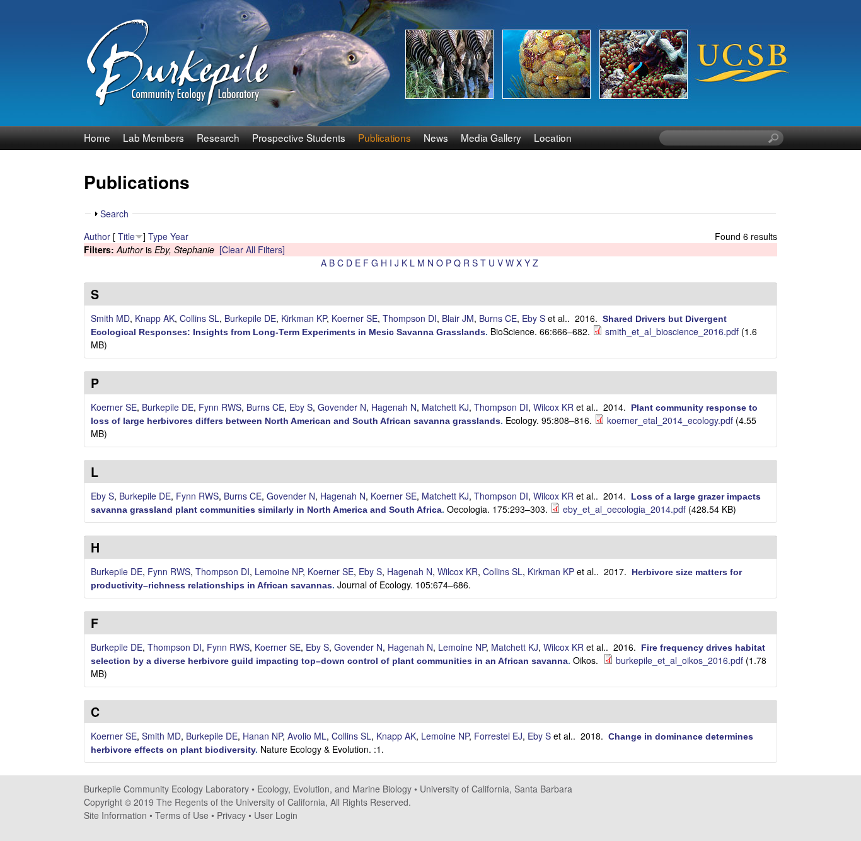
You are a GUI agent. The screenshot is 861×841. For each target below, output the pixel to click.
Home (97, 137)
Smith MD (110, 318)
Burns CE (498, 318)
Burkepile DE (250, 318)
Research (218, 137)
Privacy (231, 815)
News (436, 137)
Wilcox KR (553, 407)
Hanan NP (262, 735)
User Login (276, 815)
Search (114, 213)
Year (179, 236)
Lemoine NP (279, 571)
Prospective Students (298, 137)
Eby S (533, 318)
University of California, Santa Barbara (496, 788)
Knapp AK (155, 318)
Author (97, 236)
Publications (384, 137)
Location (553, 137)
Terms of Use (182, 815)
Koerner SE (355, 318)
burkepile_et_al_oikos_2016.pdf (679, 660)
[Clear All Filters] (252, 249)
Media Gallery (491, 137)
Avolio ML (306, 735)
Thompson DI (410, 318)
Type (158, 236)
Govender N (342, 407)
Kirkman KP (303, 318)
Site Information (115, 815)
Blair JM (458, 318)
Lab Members (153, 137)
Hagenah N (394, 407)
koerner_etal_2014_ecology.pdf (670, 420)
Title (126, 236)
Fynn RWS (220, 407)
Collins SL (199, 318)
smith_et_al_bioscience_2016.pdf (672, 331)
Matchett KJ (445, 407)
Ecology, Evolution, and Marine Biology (334, 788)
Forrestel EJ (498, 735)
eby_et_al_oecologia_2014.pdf (624, 509)
